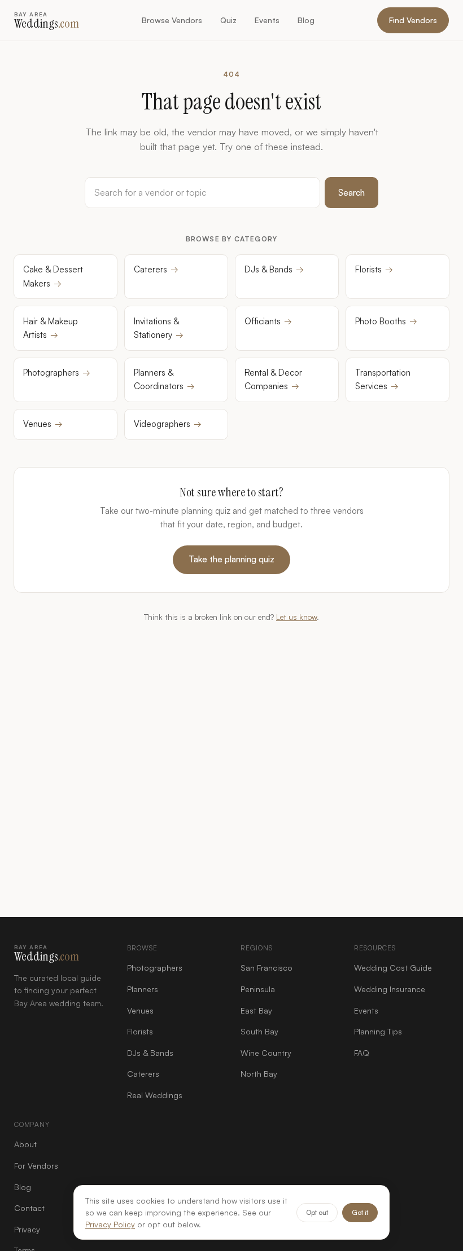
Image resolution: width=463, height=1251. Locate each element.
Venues (43, 424)
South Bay (259, 1031)
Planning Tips (378, 1031)
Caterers (156, 269)
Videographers (168, 424)
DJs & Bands (274, 269)
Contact (29, 1208)
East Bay (256, 1010)
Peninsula (258, 989)
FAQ (361, 1053)
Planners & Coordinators (164, 379)
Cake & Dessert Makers (53, 276)
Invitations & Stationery (159, 328)
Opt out (317, 1212)
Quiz (228, 20)
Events (267, 20)
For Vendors (36, 1165)
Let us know (296, 617)
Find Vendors (413, 20)
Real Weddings (154, 1095)
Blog (306, 20)
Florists (374, 269)
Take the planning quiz (231, 559)
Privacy (27, 1229)
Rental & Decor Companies (273, 379)
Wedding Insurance (389, 989)
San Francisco (266, 967)
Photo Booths (386, 321)
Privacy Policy (110, 1224)
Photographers (56, 372)
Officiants (268, 321)
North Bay (259, 1073)
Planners (142, 989)
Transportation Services (382, 379)
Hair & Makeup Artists (50, 328)
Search (351, 192)
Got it (360, 1212)
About (25, 1144)
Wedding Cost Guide (393, 967)
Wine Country (266, 1053)
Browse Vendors (172, 20)
